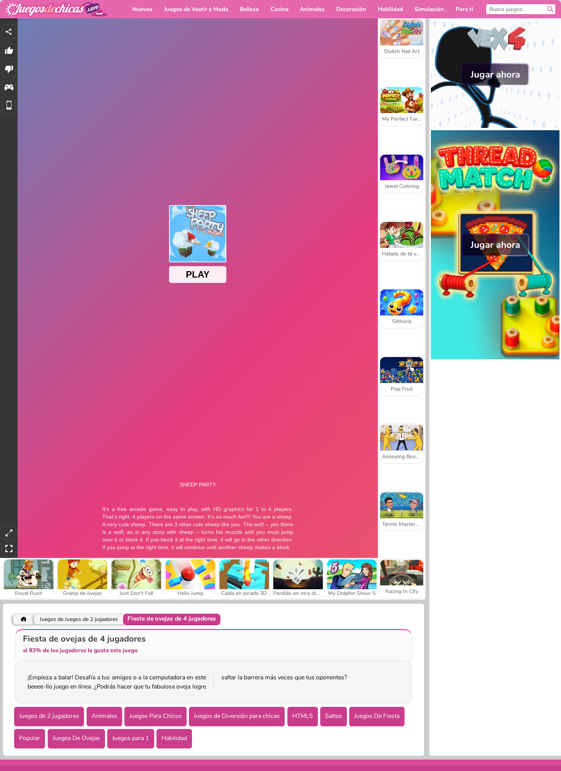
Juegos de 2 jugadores (49, 716)
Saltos (333, 716)
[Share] (9, 31)
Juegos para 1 (130, 738)
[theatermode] (9, 533)
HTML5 (302, 716)
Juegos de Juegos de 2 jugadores (79, 619)
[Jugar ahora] (495, 126)
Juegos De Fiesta (377, 716)
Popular (29, 738)
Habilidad (174, 738)
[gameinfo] (9, 88)
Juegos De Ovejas (76, 738)
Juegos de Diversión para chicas (237, 716)
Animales (104, 716)
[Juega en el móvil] (9, 107)
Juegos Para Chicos (155, 716)
